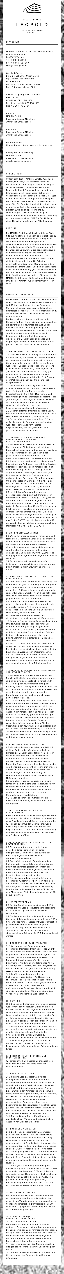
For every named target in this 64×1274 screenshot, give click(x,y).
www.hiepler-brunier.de (41, 145)
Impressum (54, 1271)
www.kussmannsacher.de (18, 122)
